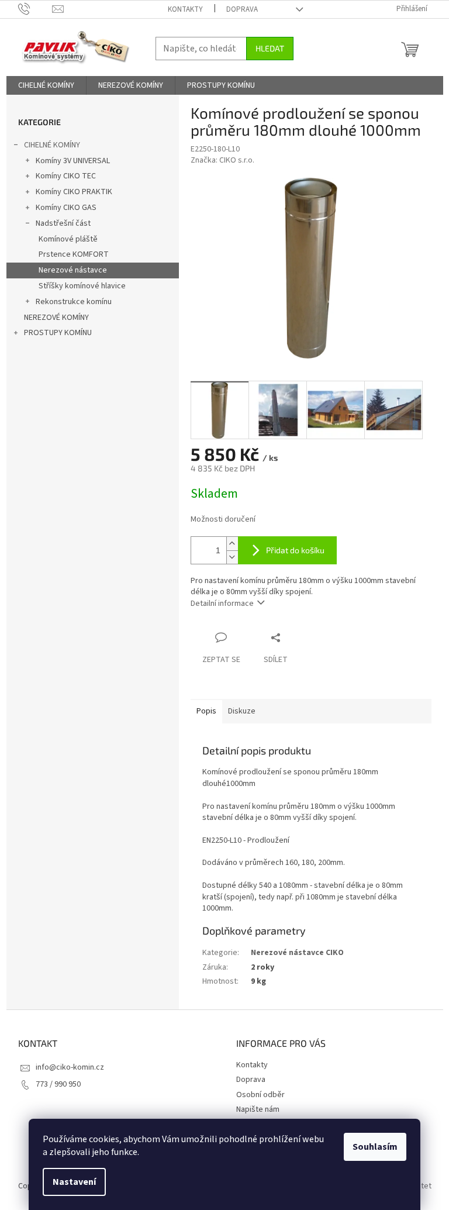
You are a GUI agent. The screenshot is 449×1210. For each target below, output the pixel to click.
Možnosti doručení (223, 519)
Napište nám (257, 1109)
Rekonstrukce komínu (74, 302)
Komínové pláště (68, 239)
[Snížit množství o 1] (232, 557)
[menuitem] (46, 85)
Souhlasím (375, 1146)
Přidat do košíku (295, 550)
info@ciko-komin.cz (70, 1067)
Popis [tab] (206, 711)
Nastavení (74, 1181)
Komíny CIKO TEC (66, 176)
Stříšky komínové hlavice (82, 286)
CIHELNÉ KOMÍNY (52, 145)
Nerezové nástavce (73, 270)
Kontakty (185, 9)
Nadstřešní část (63, 223)
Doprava (242, 9)
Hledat (269, 48)
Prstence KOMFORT (74, 254)
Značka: (222, 160)
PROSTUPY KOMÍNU (58, 333)
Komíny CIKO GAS (66, 207)
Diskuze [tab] (241, 711)
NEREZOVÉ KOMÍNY (56, 317)
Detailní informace (222, 603)
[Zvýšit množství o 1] (232, 543)
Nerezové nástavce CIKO (297, 953)
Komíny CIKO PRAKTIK (74, 192)
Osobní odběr (260, 1095)
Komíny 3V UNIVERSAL (73, 161)
